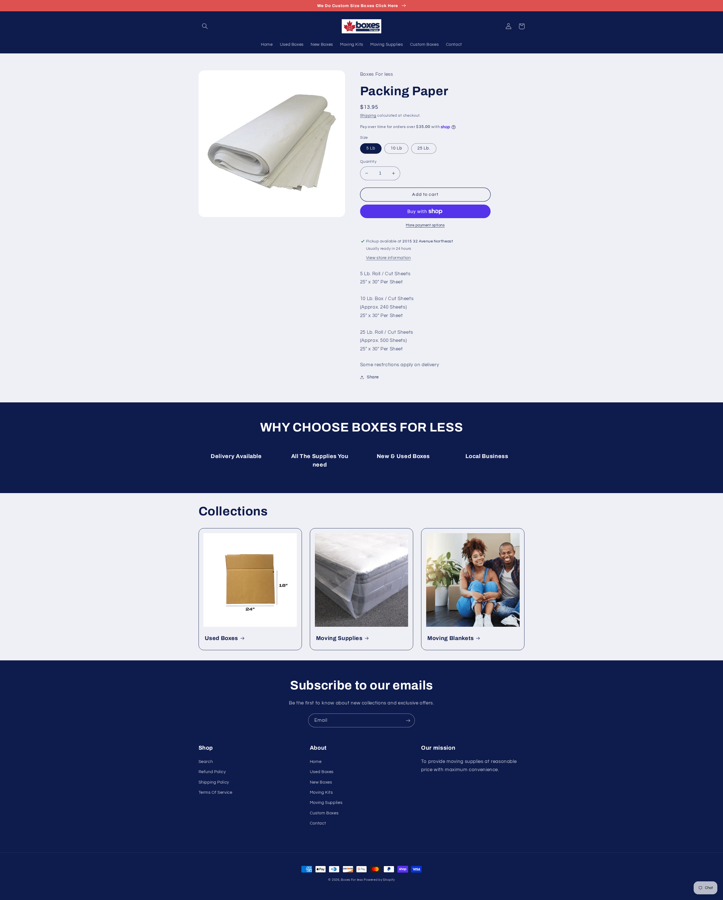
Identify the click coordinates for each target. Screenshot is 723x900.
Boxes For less (352, 879)
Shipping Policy (214, 782)
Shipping (368, 116)
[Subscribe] (408, 720)
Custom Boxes (324, 813)
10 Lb (396, 148)
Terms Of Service (215, 792)
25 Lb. (423, 148)
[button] (205, 26)
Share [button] (373, 377)
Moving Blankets (450, 638)
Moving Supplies (339, 638)
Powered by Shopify (379, 879)
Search (206, 762)
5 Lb (370, 148)
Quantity (368, 162)
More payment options (425, 225)
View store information (388, 258)
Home (316, 762)
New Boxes (321, 782)
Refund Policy (212, 772)
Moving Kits (321, 792)
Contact (318, 823)
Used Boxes (221, 638)
